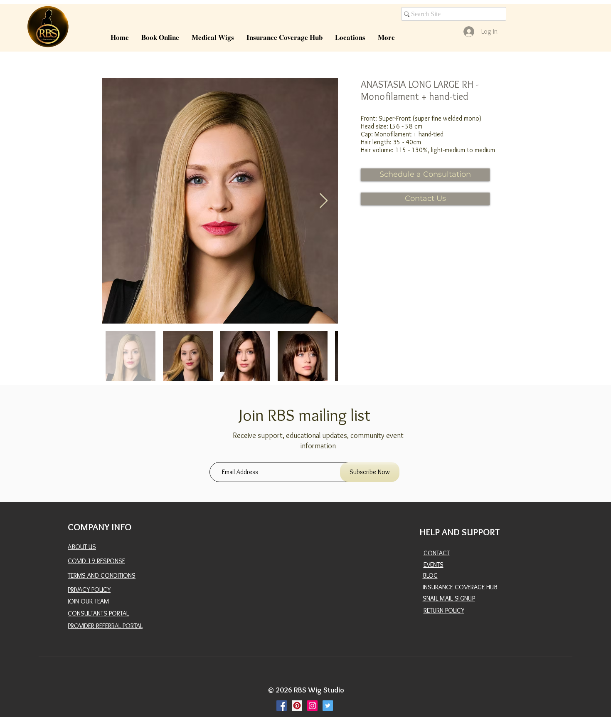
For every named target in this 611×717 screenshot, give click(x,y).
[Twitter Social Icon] (328, 705)
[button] (212, 37)
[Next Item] (323, 201)
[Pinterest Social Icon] (297, 705)
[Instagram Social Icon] (312, 705)
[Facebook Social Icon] (281, 705)
